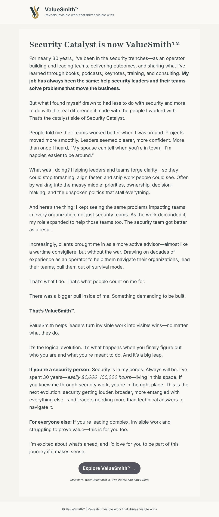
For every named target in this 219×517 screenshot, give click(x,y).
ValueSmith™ (61, 9)
